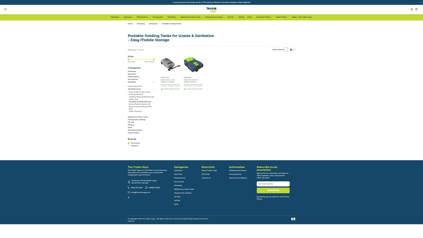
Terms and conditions (238, 178)
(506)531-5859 (154, 188)
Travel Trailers (281, 17)
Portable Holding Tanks (171, 24)
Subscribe (273, 190)
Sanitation (153, 24)
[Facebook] (128, 198)
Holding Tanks (136, 94)
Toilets (133, 99)
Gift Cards (206, 174)
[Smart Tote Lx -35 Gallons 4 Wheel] (170, 65)
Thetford (134, 146)
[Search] (5, 9)
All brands (135, 143)
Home (130, 24)
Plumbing (172, 17)
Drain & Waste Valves (139, 92)
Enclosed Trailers (263, 17)
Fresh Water (135, 86)
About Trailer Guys (209, 170)
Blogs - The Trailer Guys (302, 17)
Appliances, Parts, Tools (190, 17)
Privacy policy (235, 174)
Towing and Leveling (213, 17)
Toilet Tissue (135, 111)
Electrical (128, 17)
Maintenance (142, 17)
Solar (249, 17)
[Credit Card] (293, 220)
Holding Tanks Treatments (141, 97)
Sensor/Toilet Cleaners (139, 104)
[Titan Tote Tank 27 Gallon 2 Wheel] (193, 65)
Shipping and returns (238, 170)
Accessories (158, 17)
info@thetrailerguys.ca (140, 192)
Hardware (115, 17)
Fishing (241, 17)
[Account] (412, 9)
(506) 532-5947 (137, 188)
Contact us (206, 178)
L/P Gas (230, 17)
